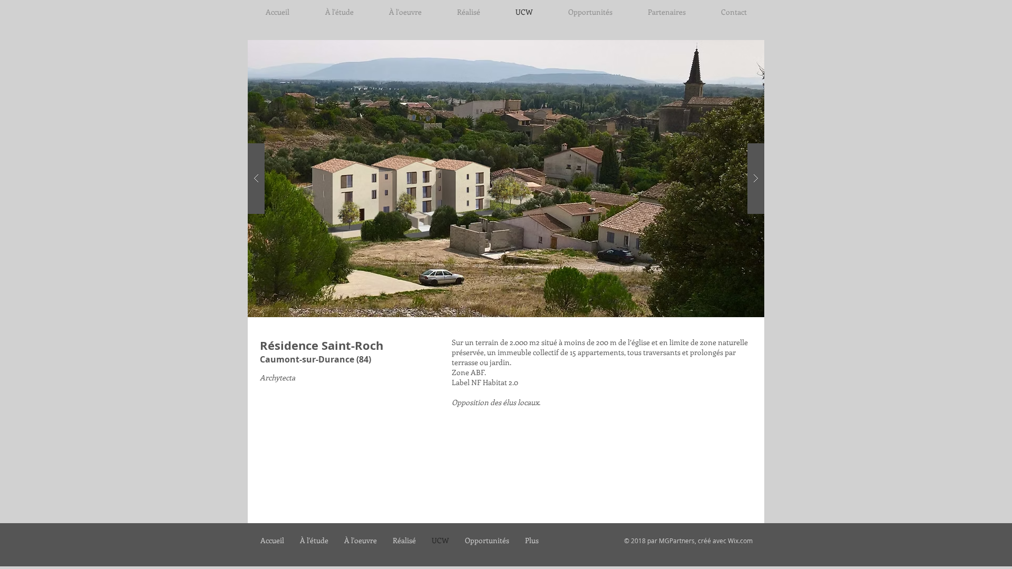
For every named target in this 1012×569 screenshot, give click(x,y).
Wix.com (740, 540)
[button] (506, 178)
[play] (736, 49)
